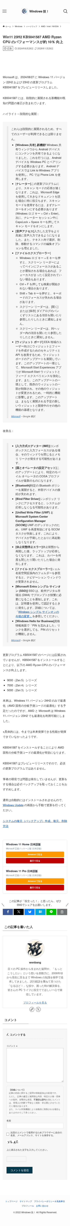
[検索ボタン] (65, 11)
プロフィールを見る (35, 1002)
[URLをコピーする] (62, 912)
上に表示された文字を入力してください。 (28, 1149)
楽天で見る (35, 860)
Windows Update (13, 805)
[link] (31, 1009)
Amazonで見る (35, 854)
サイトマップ (26, 1201)
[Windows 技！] (35, 11)
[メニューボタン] (4, 11)
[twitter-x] (38, 1009)
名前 (9, 1120)
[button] (8, 912)
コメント (12, 1045)
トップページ (11, 1201)
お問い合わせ (42, 1205)
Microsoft (15, 416)
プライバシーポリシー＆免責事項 (49, 1201)
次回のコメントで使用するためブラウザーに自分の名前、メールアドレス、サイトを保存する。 (36, 1134)
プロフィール (28, 1205)
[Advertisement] (35, 57)
